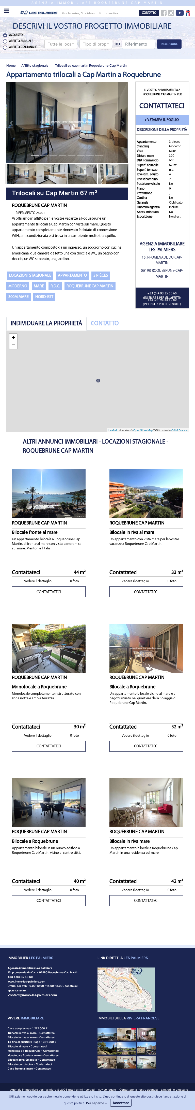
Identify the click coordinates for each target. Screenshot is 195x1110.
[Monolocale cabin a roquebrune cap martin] (107, 1062)
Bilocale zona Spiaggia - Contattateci (32, 1059)
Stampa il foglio (164, 120)
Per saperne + (96, 1103)
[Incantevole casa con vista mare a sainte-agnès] (107, 1048)
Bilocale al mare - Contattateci (27, 1046)
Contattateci (162, 106)
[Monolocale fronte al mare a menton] (126, 1048)
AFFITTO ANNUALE (21, 41)
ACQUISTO (16, 35)
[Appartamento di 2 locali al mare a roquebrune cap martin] (146, 1048)
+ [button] (13, 337)
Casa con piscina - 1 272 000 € (27, 1028)
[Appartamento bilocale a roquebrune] (126, 1062)
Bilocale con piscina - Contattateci (30, 1064)
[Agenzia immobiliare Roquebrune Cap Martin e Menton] (73, 12)
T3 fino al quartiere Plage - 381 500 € (32, 1042)
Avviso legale (107, 1089)
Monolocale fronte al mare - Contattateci (33, 1055)
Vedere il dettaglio (38, 581)
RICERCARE (169, 44)
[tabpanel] (97, 381)
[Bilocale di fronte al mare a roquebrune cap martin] (107, 1034)
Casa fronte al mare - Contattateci (30, 1068)
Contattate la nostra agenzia (138, 1089)
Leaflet (112, 430)
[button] (60, 44)
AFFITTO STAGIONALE (23, 47)
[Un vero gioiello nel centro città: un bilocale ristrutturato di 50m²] (126, 1034)
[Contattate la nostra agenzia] (33, 995)
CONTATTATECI (49, 592)
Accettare (120, 1103)
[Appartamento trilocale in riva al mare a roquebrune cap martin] (146, 1034)
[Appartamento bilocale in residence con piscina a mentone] (146, 1062)
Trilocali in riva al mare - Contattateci (31, 1033)
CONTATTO (149, 13)
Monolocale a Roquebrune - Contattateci (33, 1050)
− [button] (13, 345)
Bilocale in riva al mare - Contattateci (31, 1037)
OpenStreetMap (143, 430)
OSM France (179, 430)
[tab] (46, 324)
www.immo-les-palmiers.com (26, 981)
